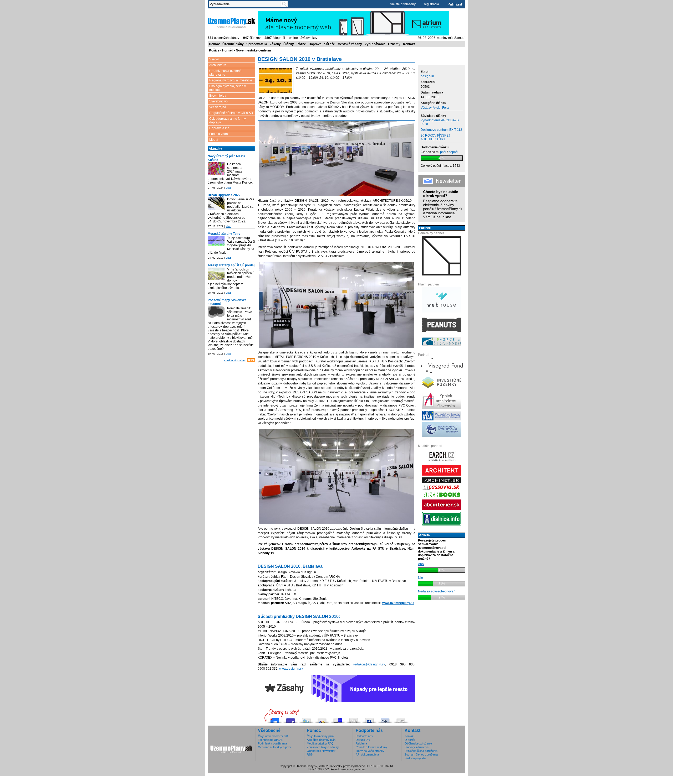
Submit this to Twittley (385, 719)
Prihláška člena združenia (421, 750)
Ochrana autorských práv (274, 747)
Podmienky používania (272, 743)
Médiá (213, 140)
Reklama (361, 743)
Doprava (315, 44)
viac (228, 187)
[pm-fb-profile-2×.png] (216, 313)
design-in (427, 76)
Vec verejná (217, 107)
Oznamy (394, 44)
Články (288, 44)
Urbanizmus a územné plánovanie (225, 72)
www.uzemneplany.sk (398, 603)
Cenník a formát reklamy (371, 747)
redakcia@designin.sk (369, 664)
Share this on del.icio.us (338, 719)
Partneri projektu (415, 758)
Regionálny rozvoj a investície (230, 80)
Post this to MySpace (369, 719)
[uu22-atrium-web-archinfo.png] (216, 204)
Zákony (275, 44)
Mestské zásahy (350, 44)
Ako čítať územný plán (321, 739)
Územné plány (233, 44)
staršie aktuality (234, 360)
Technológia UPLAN (270, 739)
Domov (214, 44)
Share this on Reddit (401, 719)
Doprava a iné (219, 128)
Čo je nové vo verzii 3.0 (273, 736)
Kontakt (409, 44)
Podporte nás (364, 736)
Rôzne (301, 44)
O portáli (410, 739)
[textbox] (246, 4)
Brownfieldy (217, 95)
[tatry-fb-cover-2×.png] (216, 241)
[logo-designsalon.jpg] (275, 81)
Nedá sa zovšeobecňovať (436, 591)
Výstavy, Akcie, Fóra (435, 108)
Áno (421, 564)
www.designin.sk (291, 668)
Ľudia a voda (218, 134)
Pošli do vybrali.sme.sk (275, 719)
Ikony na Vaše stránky (370, 750)
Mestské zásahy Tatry (224, 234)
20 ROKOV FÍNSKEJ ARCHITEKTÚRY (435, 137)
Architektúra (217, 65)
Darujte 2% (363, 739)
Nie (420, 578)
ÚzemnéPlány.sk (220, 13)
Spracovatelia (256, 44)
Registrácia (431, 4)
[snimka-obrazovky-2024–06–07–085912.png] (216, 169)
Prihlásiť (455, 4)
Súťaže (329, 44)
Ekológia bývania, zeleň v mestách (227, 88)
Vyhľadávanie (375, 44)
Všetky (214, 59)
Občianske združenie (418, 743)
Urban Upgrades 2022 (224, 195)
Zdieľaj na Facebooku (290, 719)
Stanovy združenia (417, 747)
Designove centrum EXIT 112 (441, 130)
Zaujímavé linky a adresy (323, 747)
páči (443, 152)
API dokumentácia (367, 754)
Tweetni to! (306, 719)
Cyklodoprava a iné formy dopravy (227, 120)
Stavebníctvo (218, 101)
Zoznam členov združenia (421, 754)
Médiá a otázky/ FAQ (320, 743)
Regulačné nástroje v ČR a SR (231, 113)
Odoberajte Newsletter (321, 750)
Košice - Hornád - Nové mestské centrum (240, 50)
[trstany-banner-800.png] (216, 274)
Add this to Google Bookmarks (322, 719)
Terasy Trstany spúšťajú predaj (231, 265)
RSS (251, 360)
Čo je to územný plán (320, 736)
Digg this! (353, 719)
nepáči (453, 152)
